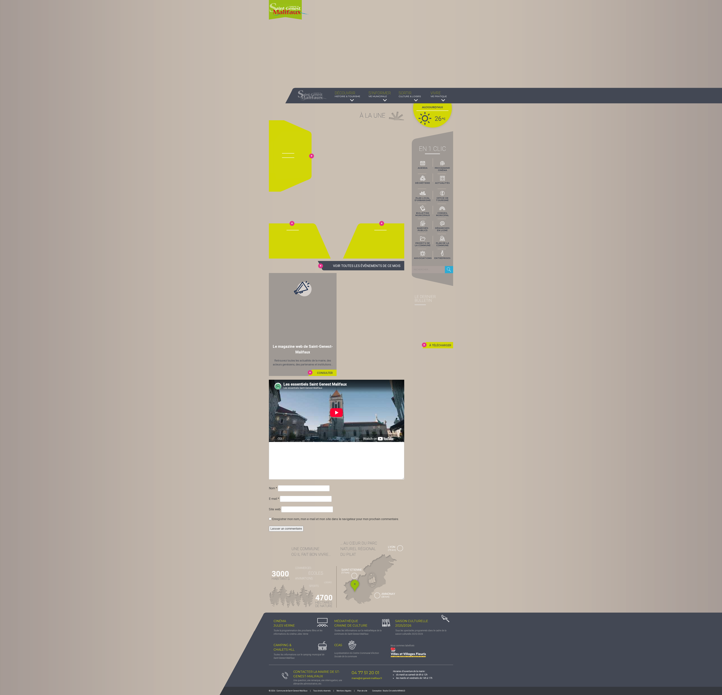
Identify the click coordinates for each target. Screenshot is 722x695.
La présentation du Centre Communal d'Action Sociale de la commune (356, 655)
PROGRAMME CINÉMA (442, 169)
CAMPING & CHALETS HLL (284, 647)
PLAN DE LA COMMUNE (442, 244)
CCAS (338, 645)
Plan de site (362, 691)
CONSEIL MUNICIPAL (442, 214)
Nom (273, 488)
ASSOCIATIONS (423, 258)
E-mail (274, 499)
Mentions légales (344, 691)
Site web (275, 509)
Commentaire (278, 439)
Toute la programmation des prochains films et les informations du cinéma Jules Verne (298, 632)
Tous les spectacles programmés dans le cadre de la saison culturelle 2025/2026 (420, 632)
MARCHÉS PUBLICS (422, 229)
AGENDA (422, 168)
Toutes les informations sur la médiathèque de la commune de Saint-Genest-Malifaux (357, 632)
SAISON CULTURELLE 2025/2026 (411, 623)
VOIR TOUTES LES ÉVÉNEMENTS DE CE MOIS (366, 266)
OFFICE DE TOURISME (442, 199)
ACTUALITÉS (442, 183)
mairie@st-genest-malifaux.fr (367, 678)
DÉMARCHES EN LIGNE (442, 229)
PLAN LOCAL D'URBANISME (423, 199)
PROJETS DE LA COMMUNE (423, 244)
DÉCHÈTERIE (422, 183)
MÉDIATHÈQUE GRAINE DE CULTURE (350, 623)
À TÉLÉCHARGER (440, 345)
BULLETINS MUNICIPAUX (422, 214)
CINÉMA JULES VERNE (284, 623)
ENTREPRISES (442, 258)
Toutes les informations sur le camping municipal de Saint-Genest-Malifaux (299, 656)
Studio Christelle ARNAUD (394, 691)
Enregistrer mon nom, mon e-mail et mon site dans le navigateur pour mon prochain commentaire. (335, 519)
